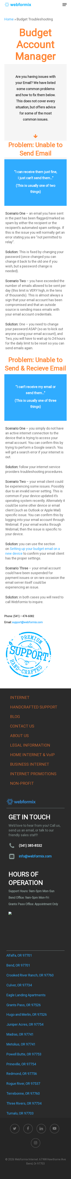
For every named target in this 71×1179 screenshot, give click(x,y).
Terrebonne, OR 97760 (23, 1093)
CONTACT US (22, 726)
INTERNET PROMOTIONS (33, 774)
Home (9, 19)
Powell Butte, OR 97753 (23, 1054)
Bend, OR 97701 (18, 965)
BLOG (15, 716)
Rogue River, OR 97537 (23, 1084)
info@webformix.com (35, 856)
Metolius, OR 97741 (20, 1044)
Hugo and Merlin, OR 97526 (26, 1014)
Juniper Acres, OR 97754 (24, 1024)
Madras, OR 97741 (20, 1034)
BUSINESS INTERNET (29, 764)
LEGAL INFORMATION (30, 745)
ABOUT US (19, 735)
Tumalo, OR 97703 (20, 1113)
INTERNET (20, 697)
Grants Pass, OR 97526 (23, 1005)
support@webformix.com (27, 622)
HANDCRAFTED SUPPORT (33, 707)
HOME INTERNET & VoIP (32, 754)
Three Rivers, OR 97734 (23, 1103)
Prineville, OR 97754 (21, 1064)
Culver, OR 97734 (19, 985)
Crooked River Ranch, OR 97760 (30, 975)
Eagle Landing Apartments (26, 995)
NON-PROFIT (22, 783)
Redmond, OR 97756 (21, 1074)
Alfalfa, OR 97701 (19, 955)
